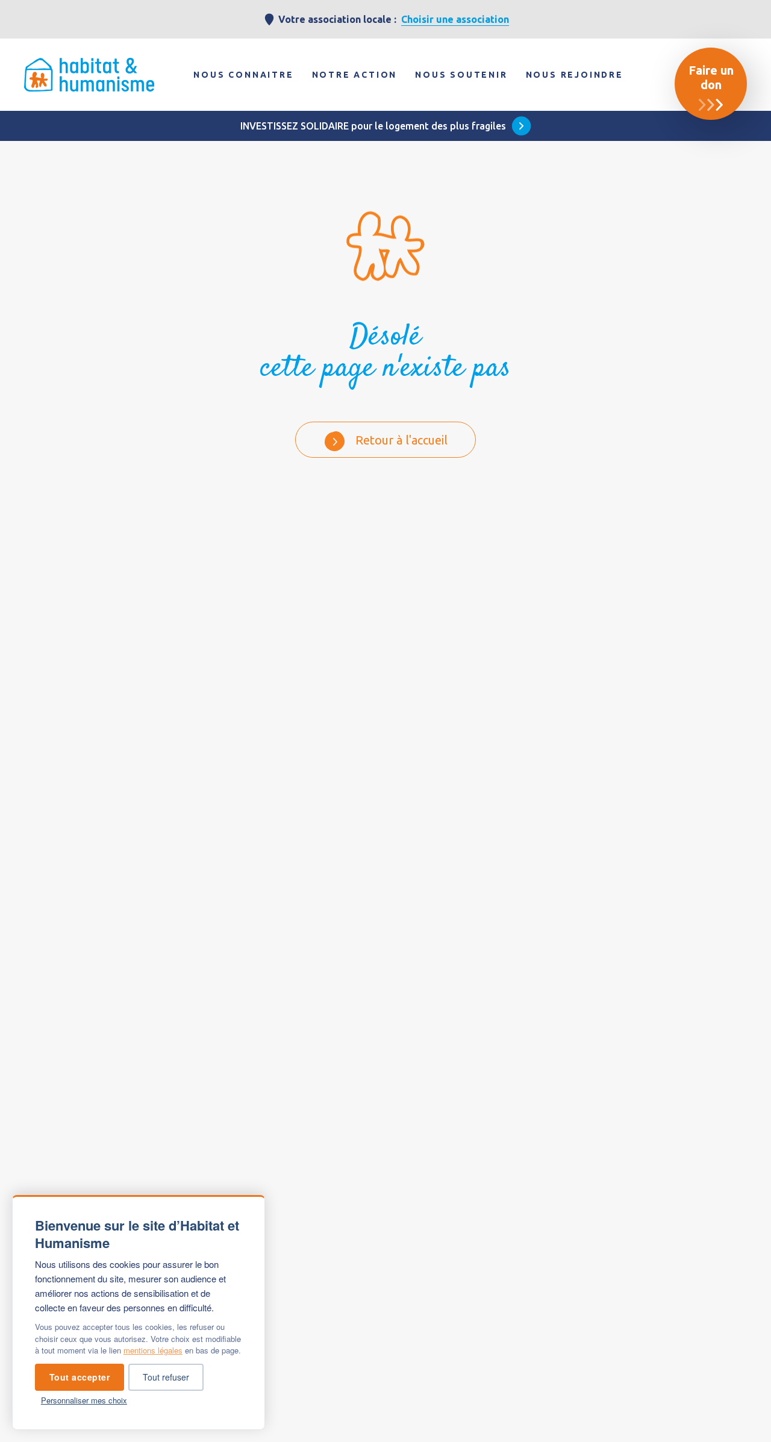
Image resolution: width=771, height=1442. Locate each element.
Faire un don (711, 77)
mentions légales (153, 1350)
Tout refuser (166, 1377)
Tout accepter (79, 1377)
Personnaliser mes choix (84, 1400)
